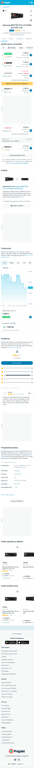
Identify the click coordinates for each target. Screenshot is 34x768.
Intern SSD (6, 7)
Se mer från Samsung (7, 495)
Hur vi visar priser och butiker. (19, 163)
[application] (17, 289)
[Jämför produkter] (31, 20)
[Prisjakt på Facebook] (15, 759)
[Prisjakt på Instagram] (19, 759)
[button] (4, 11)
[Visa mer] (2, 55)
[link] (17, 191)
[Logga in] (32, 2)
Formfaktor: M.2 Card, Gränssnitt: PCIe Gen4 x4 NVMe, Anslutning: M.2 (17, 34)
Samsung (17, 470)
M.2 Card (16, 484)
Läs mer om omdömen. (15, 347)
